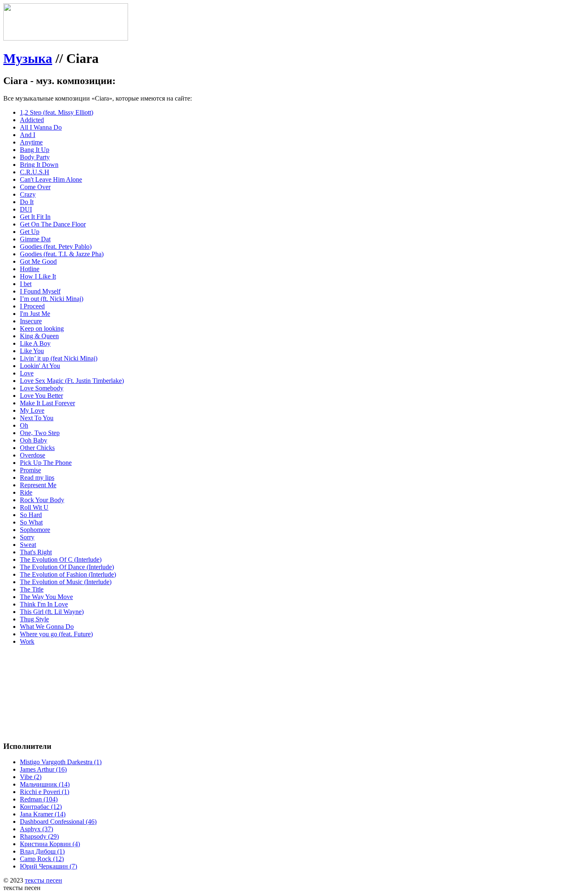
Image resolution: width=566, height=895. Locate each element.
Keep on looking (42, 328)
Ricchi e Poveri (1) (44, 791)
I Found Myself (40, 291)
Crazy (28, 194)
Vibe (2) (30, 776)
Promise (30, 470)
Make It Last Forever (47, 403)
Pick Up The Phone (46, 462)
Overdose (32, 455)
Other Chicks (37, 447)
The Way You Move (46, 596)
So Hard (31, 514)
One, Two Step (40, 432)
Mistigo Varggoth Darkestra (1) (61, 761)
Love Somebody (41, 388)
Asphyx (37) (36, 828)
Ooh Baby (33, 440)
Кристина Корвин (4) (50, 843)
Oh (24, 425)
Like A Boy (35, 343)
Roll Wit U (34, 507)
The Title (32, 589)
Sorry (27, 537)
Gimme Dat (35, 239)
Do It (27, 201)
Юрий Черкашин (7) (48, 866)
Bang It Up (34, 149)
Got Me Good (38, 261)
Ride (26, 492)
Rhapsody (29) (39, 836)
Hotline (29, 268)
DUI (26, 209)
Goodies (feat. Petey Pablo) (56, 246)
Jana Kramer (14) (42, 814)
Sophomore (35, 529)
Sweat (28, 544)
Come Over (35, 186)
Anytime (31, 142)
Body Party (35, 157)
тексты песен (43, 880)
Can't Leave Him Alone (51, 179)
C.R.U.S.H (34, 172)
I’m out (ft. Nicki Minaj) (51, 298)
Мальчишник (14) (45, 784)
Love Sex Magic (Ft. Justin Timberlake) (72, 380)
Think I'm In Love (44, 604)
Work (27, 641)
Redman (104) (39, 799)
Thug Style (34, 619)
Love (27, 373)
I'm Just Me (35, 313)
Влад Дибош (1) (42, 851)
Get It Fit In (35, 216)
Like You (32, 350)
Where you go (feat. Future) (56, 634)
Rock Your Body (42, 499)
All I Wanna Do (41, 127)
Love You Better (41, 395)
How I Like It (38, 276)
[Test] (65, 38)
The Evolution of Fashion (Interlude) (68, 574)
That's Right (36, 552)
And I (27, 134)
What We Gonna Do (47, 626)
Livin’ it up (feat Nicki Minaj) (58, 358)
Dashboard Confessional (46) (58, 821)
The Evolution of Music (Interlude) (65, 581)
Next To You (36, 417)
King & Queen (39, 335)
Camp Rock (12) (42, 858)
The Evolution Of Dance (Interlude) (67, 566)
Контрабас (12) (41, 806)
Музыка (27, 58)
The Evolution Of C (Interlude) (61, 559)
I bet (25, 283)
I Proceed (32, 306)
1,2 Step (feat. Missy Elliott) (56, 112)
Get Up (29, 231)
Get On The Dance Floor (53, 224)
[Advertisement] (127, 670)
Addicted (32, 119)
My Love (32, 410)
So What (31, 522)
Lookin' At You (40, 365)
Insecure (31, 321)
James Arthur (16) (43, 769)
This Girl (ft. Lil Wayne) (52, 611)
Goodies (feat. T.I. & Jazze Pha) (62, 253)
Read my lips (37, 477)
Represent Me (38, 484)
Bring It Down (39, 164)
